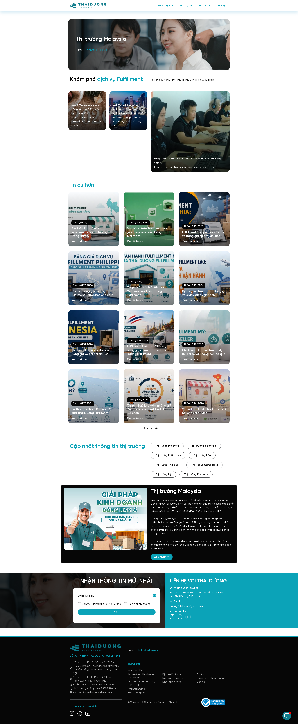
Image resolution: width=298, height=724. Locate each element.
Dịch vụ (184, 5)
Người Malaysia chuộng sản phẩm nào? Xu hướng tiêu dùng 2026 (86, 109)
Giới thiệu (164, 5)
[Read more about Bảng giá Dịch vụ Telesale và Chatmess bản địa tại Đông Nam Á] (190, 131)
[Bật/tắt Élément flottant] (286, 716)
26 (156, 428)
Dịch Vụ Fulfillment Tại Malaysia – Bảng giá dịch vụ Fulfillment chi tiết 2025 (128, 109)
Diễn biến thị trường (139, 604)
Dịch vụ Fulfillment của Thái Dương (101, 604)
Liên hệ (221, 5)
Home (79, 50)
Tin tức (203, 5)
